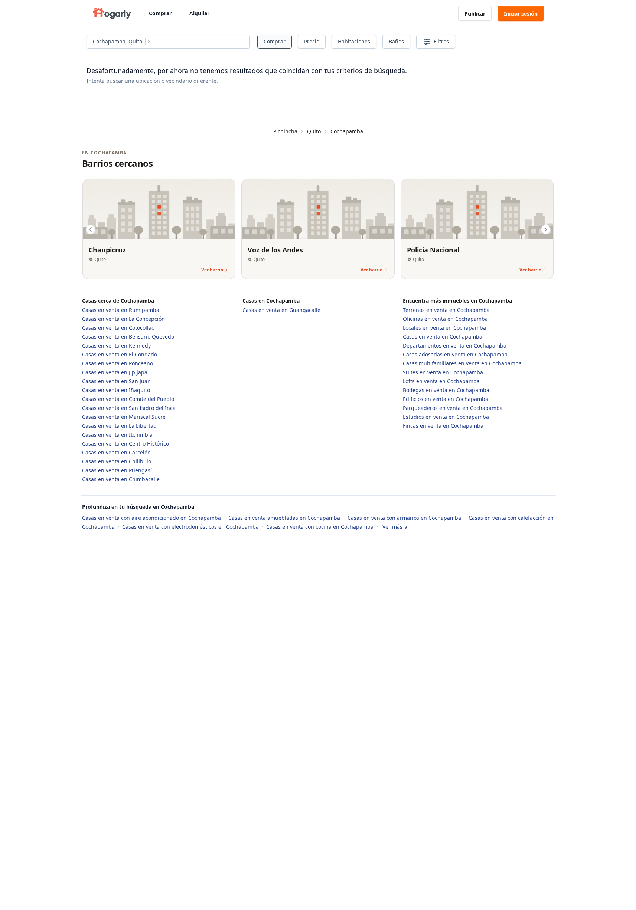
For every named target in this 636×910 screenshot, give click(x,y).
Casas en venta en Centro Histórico (125, 443)
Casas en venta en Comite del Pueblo (128, 398)
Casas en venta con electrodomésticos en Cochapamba (191, 526)
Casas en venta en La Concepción (123, 318)
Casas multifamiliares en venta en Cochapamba (462, 363)
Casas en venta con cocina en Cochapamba (320, 526)
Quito (314, 131)
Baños (396, 41)
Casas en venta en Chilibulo (116, 461)
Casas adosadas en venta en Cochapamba (455, 354)
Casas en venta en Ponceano (117, 363)
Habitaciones (354, 41)
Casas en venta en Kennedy (116, 345)
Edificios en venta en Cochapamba (445, 398)
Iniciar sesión (521, 13)
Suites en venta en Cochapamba (443, 372)
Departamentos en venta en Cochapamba (454, 345)
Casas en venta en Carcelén (116, 452)
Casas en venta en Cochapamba (442, 336)
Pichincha (285, 131)
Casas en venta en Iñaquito (116, 390)
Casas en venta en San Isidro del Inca (129, 407)
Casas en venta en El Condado (119, 354)
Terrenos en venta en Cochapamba (446, 309)
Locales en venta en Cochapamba (444, 327)
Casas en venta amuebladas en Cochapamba (285, 517)
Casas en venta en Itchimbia (117, 434)
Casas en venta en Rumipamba (120, 309)
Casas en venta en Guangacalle (281, 309)
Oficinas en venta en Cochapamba (445, 318)
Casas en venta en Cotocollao (118, 327)
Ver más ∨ (395, 526)
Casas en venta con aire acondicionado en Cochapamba (152, 517)
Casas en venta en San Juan (116, 381)
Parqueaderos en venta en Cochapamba (453, 407)
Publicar (474, 13)
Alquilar (199, 13)
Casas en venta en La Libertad (119, 425)
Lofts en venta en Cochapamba (441, 381)
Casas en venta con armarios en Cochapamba (405, 517)
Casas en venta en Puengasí (117, 470)
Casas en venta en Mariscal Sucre (124, 416)
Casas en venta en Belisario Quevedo (128, 336)
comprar (275, 41)
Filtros (441, 41)
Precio (311, 41)
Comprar (160, 13)
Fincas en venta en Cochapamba (443, 425)
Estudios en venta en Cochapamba (446, 416)
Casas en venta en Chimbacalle (121, 479)
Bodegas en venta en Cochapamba (446, 390)
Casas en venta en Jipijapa (114, 372)
